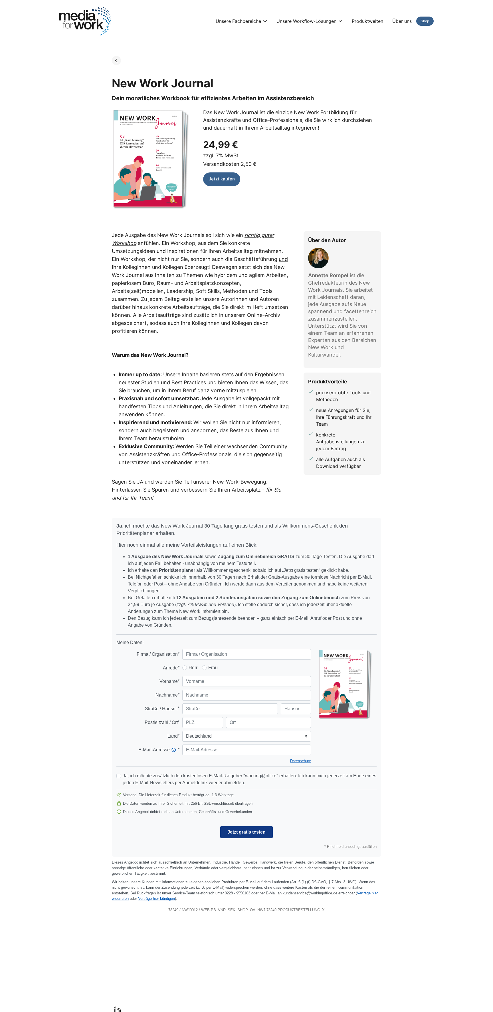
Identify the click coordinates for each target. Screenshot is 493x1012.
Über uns (402, 21)
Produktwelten (367, 21)
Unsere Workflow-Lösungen (306, 21)
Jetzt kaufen (222, 179)
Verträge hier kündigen (156, 898)
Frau (213, 667)
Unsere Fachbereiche (238, 21)
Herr (193, 667)
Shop (425, 21)
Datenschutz (300, 761)
